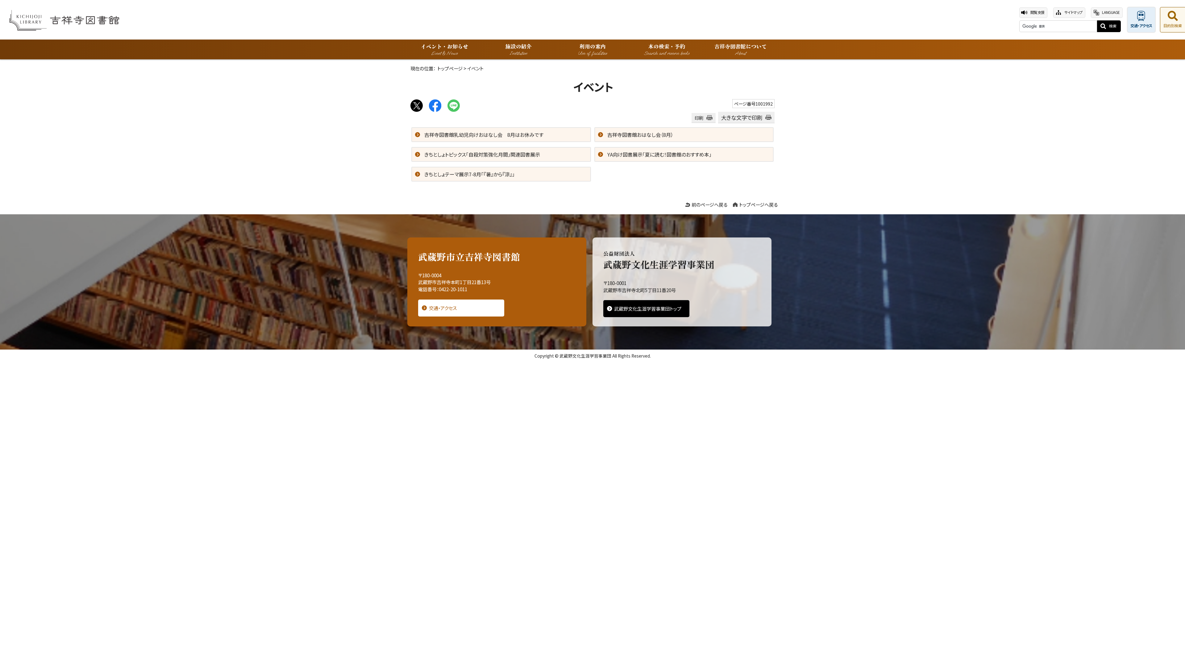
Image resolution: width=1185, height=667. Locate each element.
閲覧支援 (1037, 12)
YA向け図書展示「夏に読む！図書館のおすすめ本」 (659, 154)
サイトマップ (1073, 12)
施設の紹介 (518, 49)
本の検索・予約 (666, 49)
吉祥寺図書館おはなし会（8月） (640, 134)
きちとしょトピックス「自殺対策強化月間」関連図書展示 (482, 154)
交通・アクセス (1141, 25)
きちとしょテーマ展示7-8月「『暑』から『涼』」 (469, 174)
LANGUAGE (1111, 12)
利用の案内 (592, 49)
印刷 (699, 118)
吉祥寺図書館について (740, 49)
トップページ (450, 68)
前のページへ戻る (709, 204)
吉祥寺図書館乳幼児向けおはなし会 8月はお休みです (483, 134)
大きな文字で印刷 (741, 117)
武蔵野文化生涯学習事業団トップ (647, 308)
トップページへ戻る (758, 204)
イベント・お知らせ (444, 49)
